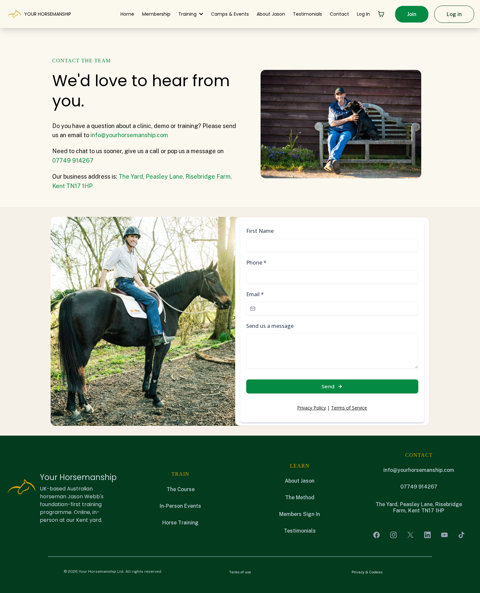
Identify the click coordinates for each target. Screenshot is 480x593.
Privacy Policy (311, 408)
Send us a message (270, 325)
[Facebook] (376, 534)
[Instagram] (393, 534)
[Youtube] (444, 534)
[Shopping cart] (381, 14)
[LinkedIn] (427, 534)
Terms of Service (349, 408)
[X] (410, 534)
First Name (260, 230)
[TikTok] (461, 534)
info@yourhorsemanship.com (129, 135)
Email (255, 294)
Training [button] (188, 14)
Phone (256, 262)
